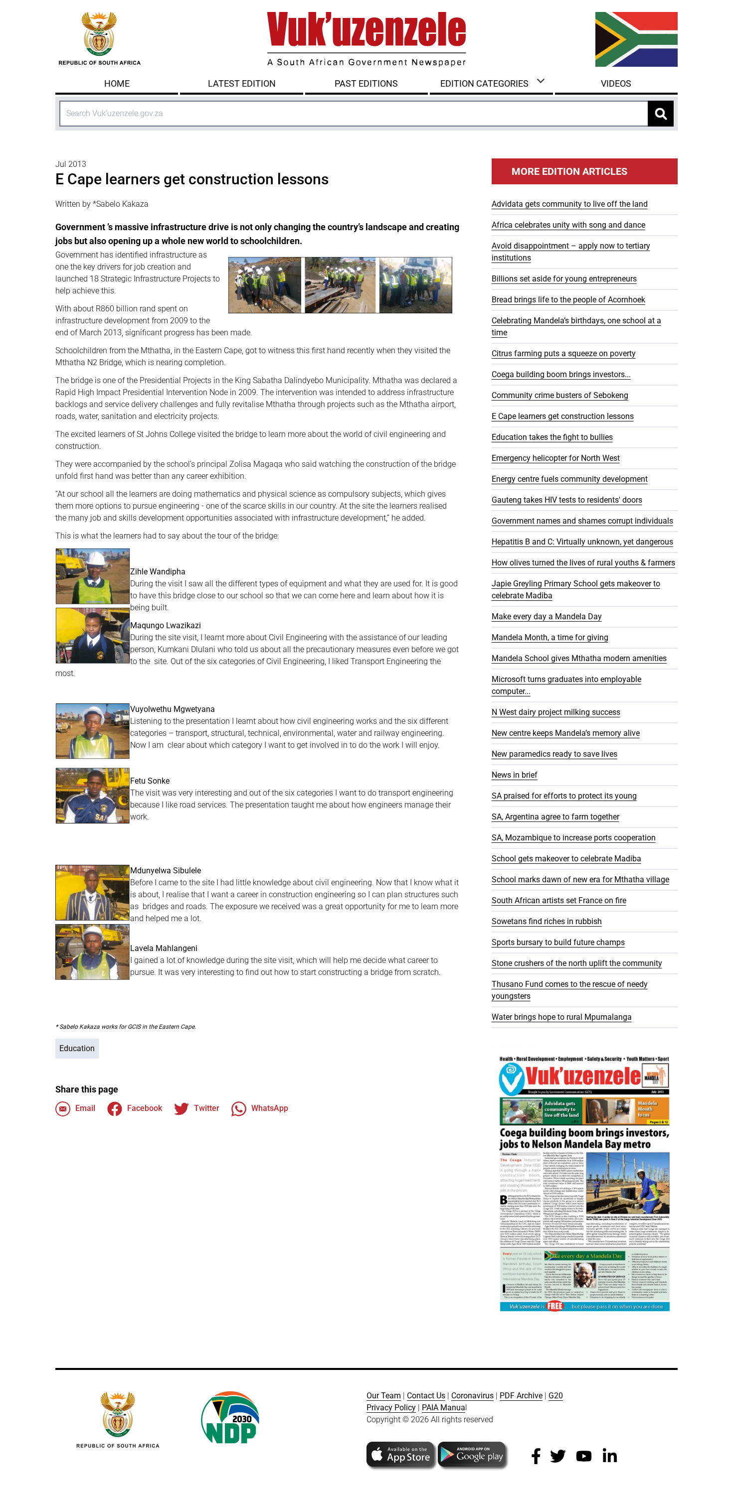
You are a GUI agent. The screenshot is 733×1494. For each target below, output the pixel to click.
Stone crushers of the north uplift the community (577, 963)
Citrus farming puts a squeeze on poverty (564, 353)
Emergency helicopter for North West (556, 458)
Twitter (206, 1108)
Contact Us (426, 1395)
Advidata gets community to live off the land (570, 204)
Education (77, 1048)
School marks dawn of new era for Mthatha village (580, 879)
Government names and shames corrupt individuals (582, 521)
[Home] (366, 39)
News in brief (515, 775)
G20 (556, 1395)
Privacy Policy (391, 1407)
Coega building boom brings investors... (561, 374)
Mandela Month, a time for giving (550, 637)
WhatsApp (269, 1108)
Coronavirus (472, 1395)
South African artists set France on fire (559, 900)
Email (85, 1108)
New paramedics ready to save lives (554, 754)
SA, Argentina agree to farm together (555, 816)
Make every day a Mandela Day (547, 616)
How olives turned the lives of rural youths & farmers (583, 562)
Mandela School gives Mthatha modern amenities (579, 658)
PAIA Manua (443, 1407)
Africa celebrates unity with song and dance (568, 225)
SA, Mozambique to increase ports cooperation (574, 837)
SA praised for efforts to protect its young (564, 796)
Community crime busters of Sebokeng (560, 395)
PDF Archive (521, 1395)
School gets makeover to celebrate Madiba (566, 858)
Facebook (144, 1108)
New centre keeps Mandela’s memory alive (566, 733)
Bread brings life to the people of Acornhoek (568, 299)
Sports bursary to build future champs (558, 942)
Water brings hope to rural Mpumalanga (562, 1017)
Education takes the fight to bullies (552, 437)
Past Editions (366, 83)
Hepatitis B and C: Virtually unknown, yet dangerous (582, 541)
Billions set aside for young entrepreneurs (564, 278)
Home (117, 83)
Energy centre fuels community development (570, 479)
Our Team (383, 1395)
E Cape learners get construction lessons (563, 416)
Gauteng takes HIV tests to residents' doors (567, 500)
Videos (616, 83)
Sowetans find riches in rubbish (547, 921)
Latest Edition (242, 83)
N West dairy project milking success (556, 712)
